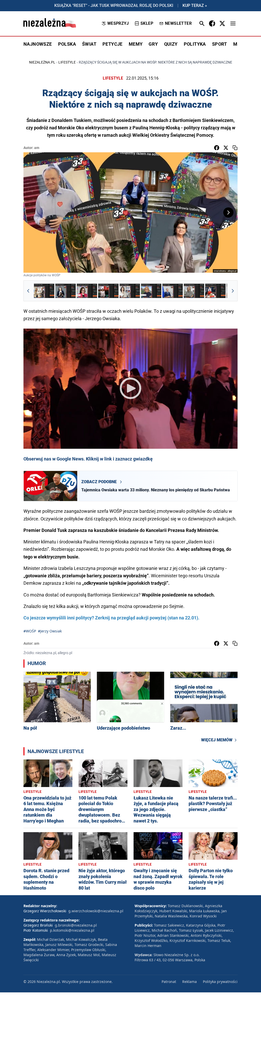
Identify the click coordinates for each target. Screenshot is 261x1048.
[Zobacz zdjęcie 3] (87, 291)
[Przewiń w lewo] (28, 290)
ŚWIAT (89, 44)
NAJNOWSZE (37, 44)
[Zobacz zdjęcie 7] (172, 291)
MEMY (136, 44)
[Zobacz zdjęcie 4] (108, 291)
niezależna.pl (42, 62)
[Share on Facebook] (216, 147)
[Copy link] (235, 147)
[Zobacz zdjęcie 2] (65, 291)
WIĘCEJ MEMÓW (216, 740)
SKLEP (146, 23)
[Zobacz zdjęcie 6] (151, 291)
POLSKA (67, 44)
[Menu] (233, 23)
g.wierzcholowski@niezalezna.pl (95, 910)
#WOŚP (29, 631)
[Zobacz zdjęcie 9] (215, 291)
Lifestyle (67, 62)
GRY (153, 44)
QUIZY (171, 44)
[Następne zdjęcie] (228, 212)
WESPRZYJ (118, 23)
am (36, 148)
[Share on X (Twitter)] (225, 147)
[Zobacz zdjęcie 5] (130, 291)
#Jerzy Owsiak (50, 631)
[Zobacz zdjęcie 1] (44, 291)
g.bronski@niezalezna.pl (76, 925)
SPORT (219, 44)
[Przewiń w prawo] (232, 290)
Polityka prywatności (220, 981)
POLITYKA (195, 44)
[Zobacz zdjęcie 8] (194, 291)
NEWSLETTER (178, 23)
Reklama (189, 981)
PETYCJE (112, 44)
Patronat (169, 981)
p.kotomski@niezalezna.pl (72, 930)
